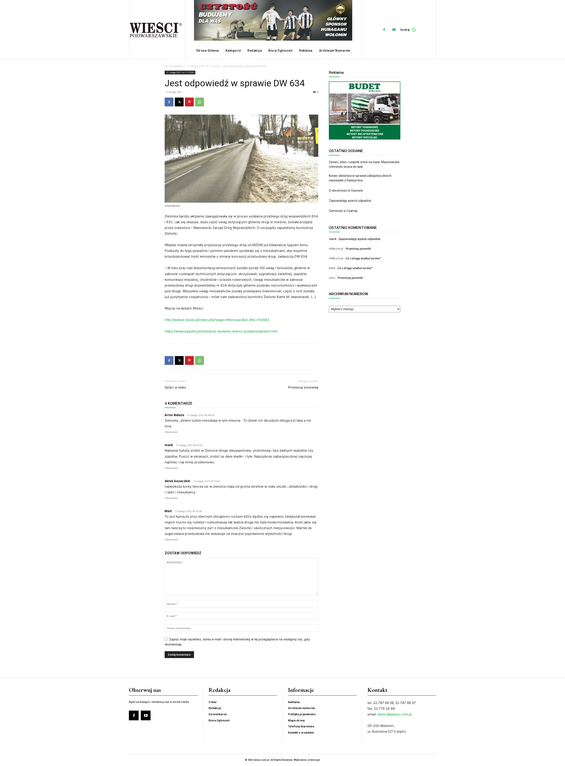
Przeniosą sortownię (303, 387)
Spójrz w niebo (175, 387)
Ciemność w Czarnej (343, 211)
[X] (179, 102)
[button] (409, 29)
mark (169, 445)
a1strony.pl (314, 759)
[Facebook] (384, 30)
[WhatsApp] (199, 102)
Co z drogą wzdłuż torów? (363, 258)
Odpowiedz (171, 432)
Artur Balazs (174, 415)
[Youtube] (394, 30)
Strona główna (174, 66)
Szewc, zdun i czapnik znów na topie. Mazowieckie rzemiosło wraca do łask (364, 164)
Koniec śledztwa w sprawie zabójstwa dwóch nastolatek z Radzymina (360, 178)
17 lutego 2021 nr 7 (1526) (203, 66)
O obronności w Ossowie (346, 190)
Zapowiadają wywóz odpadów (350, 200)
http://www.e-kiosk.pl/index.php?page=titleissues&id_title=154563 (217, 320)
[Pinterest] (189, 102)
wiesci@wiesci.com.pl (395, 714)
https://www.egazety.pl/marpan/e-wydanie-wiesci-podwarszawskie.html (221, 331)
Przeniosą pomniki (358, 249)
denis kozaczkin (177, 481)
